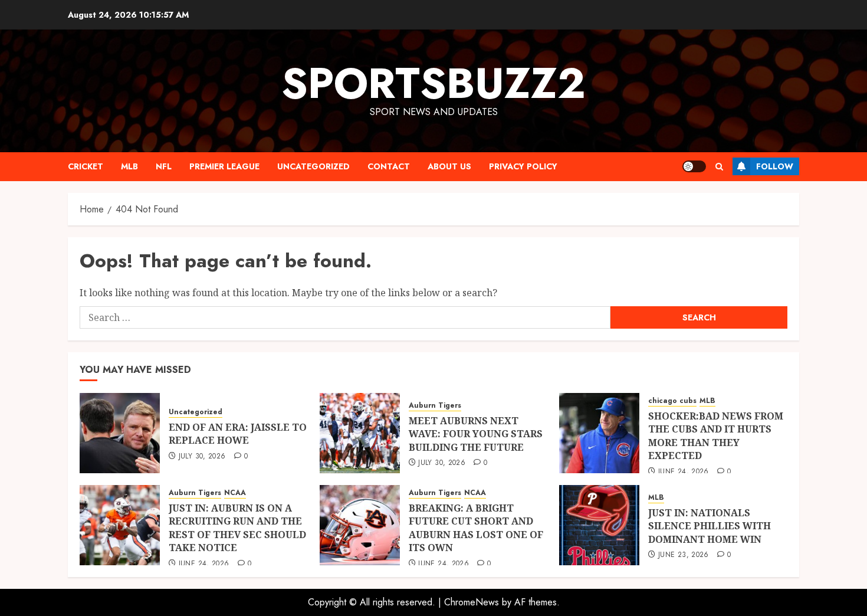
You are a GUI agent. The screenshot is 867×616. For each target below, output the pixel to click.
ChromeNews (471, 602)
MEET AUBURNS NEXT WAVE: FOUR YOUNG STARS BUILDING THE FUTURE (476, 434)
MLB (129, 166)
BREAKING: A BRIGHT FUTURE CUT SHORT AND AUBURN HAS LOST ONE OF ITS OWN (476, 528)
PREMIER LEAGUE (224, 166)
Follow (774, 166)
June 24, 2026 (683, 472)
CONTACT (388, 166)
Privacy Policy (523, 166)
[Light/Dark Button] (694, 166)
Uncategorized (313, 166)
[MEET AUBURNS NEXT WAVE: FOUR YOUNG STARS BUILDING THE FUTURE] (360, 433)
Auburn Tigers (435, 406)
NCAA (235, 493)
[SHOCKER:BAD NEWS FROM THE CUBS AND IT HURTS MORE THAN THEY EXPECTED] (599, 433)
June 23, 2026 (683, 555)
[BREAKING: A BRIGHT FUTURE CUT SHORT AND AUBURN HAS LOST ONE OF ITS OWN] (360, 525)
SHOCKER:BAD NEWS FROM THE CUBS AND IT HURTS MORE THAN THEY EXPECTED (715, 435)
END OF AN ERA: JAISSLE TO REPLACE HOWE (238, 434)
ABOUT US (449, 166)
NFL (164, 166)
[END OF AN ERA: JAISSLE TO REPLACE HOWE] (120, 433)
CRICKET (85, 166)
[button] (719, 166)
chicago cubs (672, 401)
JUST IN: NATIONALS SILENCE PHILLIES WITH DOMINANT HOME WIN (709, 526)
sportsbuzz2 (433, 83)
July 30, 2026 (202, 456)
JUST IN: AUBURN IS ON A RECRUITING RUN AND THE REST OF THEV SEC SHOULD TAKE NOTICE (237, 528)
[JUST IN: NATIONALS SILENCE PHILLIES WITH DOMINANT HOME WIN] (599, 525)
